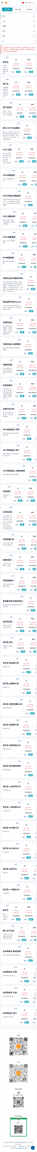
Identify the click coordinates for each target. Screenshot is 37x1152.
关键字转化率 (8, 409)
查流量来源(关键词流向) (13, 601)
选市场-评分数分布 (11, 828)
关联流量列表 (8, 539)
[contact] (33, 1148)
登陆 (26, 2)
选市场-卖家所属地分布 (13, 704)
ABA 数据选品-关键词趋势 (14, 471)
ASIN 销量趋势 (9, 216)
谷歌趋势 (6, 491)
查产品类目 (7, 107)
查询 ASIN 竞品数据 (11, 128)
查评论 (5, 910)
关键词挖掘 (7, 365)
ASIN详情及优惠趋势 (12, 196)
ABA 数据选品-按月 (11, 450)
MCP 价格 (18, 9)
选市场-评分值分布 (11, 848)
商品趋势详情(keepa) (12, 302)
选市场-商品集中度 (11, 663)
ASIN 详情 (7, 150)
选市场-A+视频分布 (11, 889)
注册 (30, 2)
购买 (18, 72)
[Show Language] (22, 2)
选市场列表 (7, 622)
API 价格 (7, 9)
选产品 (5, 84)
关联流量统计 (8, 580)
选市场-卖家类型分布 (12, 745)
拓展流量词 (7, 385)
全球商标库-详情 (10, 972)
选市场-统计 (8, 642)
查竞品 (5, 62)
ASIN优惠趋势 (9, 175)
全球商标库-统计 (10, 1013)
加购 (13, 72)
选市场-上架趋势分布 (12, 807)
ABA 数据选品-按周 (11, 429)
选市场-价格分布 (10, 869)
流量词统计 (7, 560)
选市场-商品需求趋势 (12, 766)
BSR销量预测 (8, 257)
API (18, 1062)
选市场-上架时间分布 (12, 786)
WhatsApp (18, 1116)
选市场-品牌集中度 (11, 683)
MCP (18, 1035)
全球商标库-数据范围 (12, 951)
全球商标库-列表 (10, 992)
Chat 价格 (29, 9)
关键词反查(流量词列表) (13, 278)
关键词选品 (7, 322)
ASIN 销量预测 (9, 237)
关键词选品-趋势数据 (12, 344)
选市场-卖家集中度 (11, 725)
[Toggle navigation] (2, 2)
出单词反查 (7, 512)
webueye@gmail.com (21, 1148)
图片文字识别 (8, 931)
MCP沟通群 (18, 1089)
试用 (7, 57)
